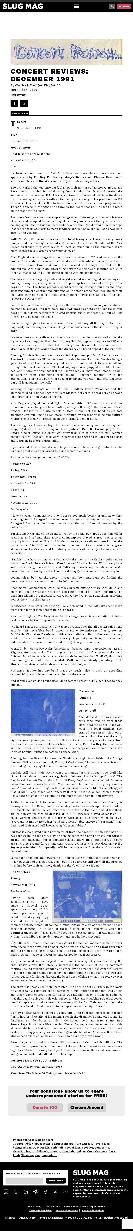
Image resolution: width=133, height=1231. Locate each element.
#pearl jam (72, 1147)
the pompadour (46, 1155)
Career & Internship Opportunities (85, 1206)
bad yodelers (85, 1151)
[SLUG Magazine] (22, 6)
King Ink (50, 85)
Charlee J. (22, 85)
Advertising (34, 1206)
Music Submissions (67, 1210)
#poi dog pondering (95, 1147)
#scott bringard (24, 1151)
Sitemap (10, 1217)
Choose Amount (86, 1107)
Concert (47, 1139)
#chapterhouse (62, 1143)
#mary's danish (38, 1147)
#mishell (56, 1147)
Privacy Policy (27, 1217)
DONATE (124, 6)
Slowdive (27, 1155)
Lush (16, 1155)
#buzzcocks (42, 1143)
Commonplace (105, 1151)
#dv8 (97, 1143)
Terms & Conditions (51, 1217)
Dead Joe (36, 85)
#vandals (68, 1151)
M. (59, 85)
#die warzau (83, 1143)
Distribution (53, 1206)
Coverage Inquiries (40, 1210)
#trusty (54, 1151)
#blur (29, 1143)
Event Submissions (93, 1210)
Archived (34, 1139)
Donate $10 (45, 1107)
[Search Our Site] (112, 6)
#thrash (42, 1151)
